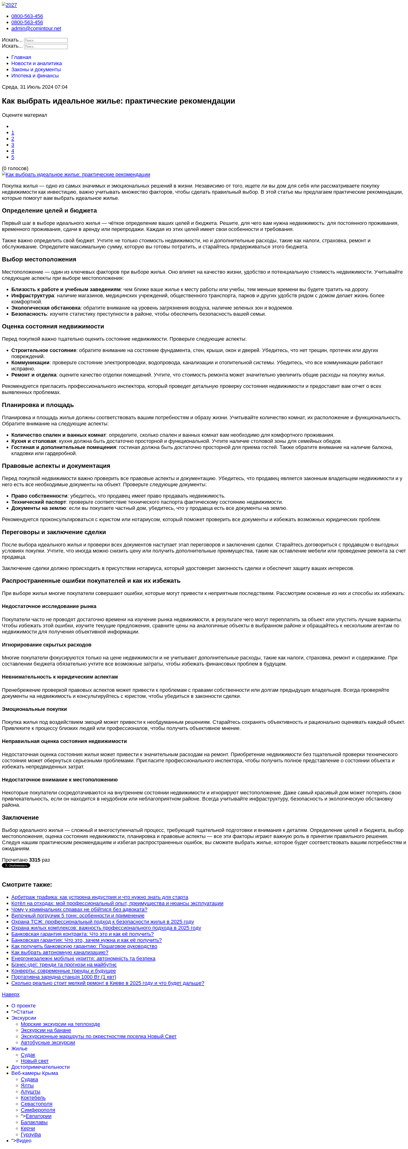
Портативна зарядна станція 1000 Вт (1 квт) (63, 977)
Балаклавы (34, 1122)
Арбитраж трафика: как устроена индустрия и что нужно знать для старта (99, 897)
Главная (21, 57)
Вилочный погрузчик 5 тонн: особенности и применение (77, 915)
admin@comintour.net (36, 28)
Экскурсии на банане (46, 1030)
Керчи (28, 1128)
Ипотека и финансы (35, 76)
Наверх (11, 994)
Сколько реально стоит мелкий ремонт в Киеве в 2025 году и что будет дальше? (107, 983)
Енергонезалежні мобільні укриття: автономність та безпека (83, 958)
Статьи (24, 1012)
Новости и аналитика (36, 63)
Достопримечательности (40, 1067)
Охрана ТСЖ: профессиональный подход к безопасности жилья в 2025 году (102, 922)
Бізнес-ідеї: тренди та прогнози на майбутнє (64, 965)
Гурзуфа (31, 1134)
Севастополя (36, 1104)
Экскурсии (23, 1018)
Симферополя (38, 1110)
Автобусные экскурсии (48, 1042)
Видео (23, 1141)
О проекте (23, 1006)
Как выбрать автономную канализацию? (59, 952)
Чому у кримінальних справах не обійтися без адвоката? (79, 909)
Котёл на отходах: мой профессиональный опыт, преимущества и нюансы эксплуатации (117, 903)
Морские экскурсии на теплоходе (60, 1024)
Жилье (19, 1049)
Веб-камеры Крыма (34, 1073)
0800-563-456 (27, 16)
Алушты (30, 1091)
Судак (28, 1055)
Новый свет (35, 1061)
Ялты (27, 1085)
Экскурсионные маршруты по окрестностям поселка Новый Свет (99, 1036)
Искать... (12, 40)
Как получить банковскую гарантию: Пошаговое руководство (84, 946)
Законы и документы (36, 69)
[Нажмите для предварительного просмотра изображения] (76, 174)
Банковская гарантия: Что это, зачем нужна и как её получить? (86, 940)
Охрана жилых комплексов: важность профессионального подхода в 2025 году (106, 928)
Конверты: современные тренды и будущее (63, 971)
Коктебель (33, 1098)
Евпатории (38, 1116)
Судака (29, 1079)
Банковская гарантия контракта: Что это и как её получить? (82, 934)
